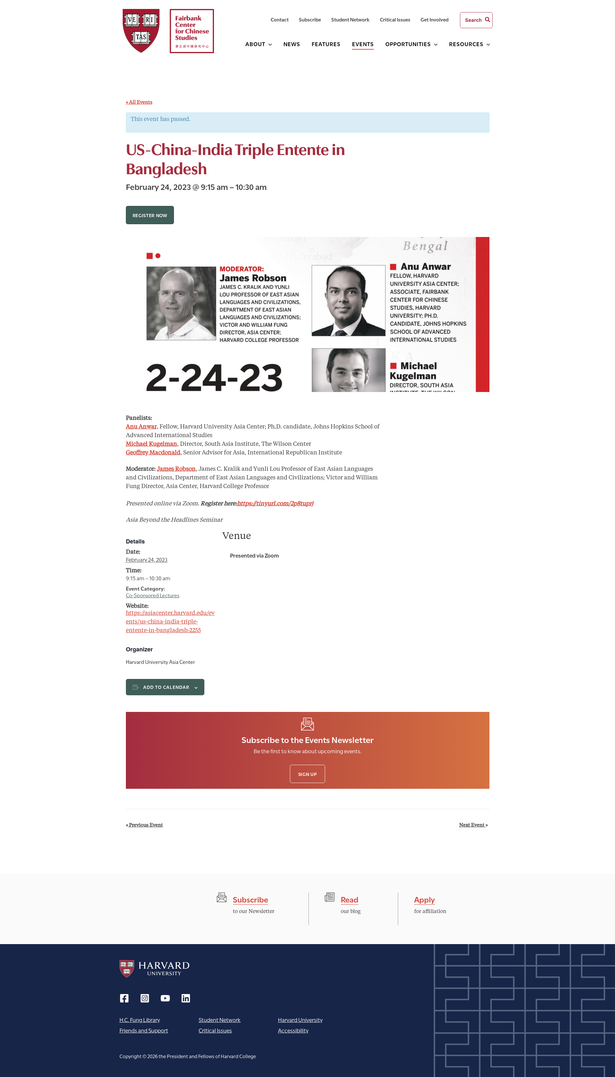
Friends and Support (143, 1030)
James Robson (176, 469)
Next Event (473, 825)
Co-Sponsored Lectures (152, 595)
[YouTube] (165, 998)
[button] (268, 43)
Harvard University (154, 968)
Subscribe (250, 898)
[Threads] (145, 998)
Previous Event (144, 825)
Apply (424, 898)
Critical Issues (215, 1030)
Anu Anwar (141, 427)
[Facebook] (124, 998)
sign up (307, 774)
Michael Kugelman (151, 444)
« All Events (139, 102)
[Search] (488, 20)
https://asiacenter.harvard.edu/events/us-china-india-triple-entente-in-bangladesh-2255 (170, 621)
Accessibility (293, 1030)
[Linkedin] (186, 998)
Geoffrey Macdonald (153, 453)
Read (349, 898)
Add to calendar (166, 686)
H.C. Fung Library (139, 1019)
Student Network (220, 1019)
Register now (150, 215)
